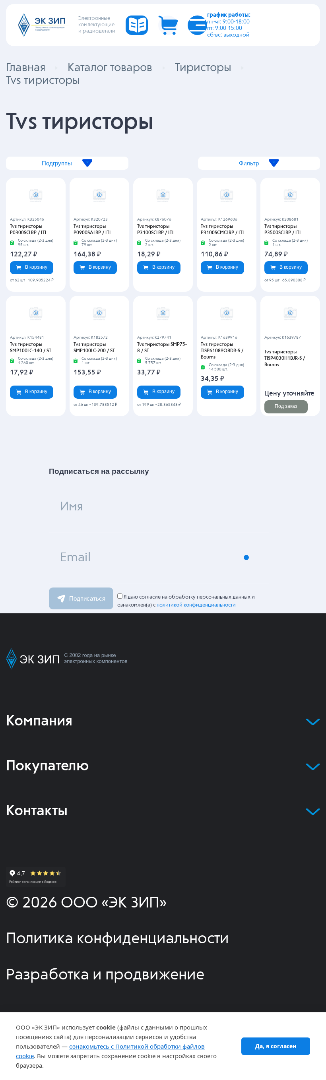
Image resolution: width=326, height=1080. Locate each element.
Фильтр (249, 163)
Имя (71, 507)
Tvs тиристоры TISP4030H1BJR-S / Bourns (284, 358)
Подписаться (87, 598)
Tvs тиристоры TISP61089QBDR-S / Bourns (222, 351)
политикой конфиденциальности (196, 605)
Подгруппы (57, 163)
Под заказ (286, 406)
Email (75, 558)
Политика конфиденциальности (117, 939)
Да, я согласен (275, 1046)
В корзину (36, 267)
